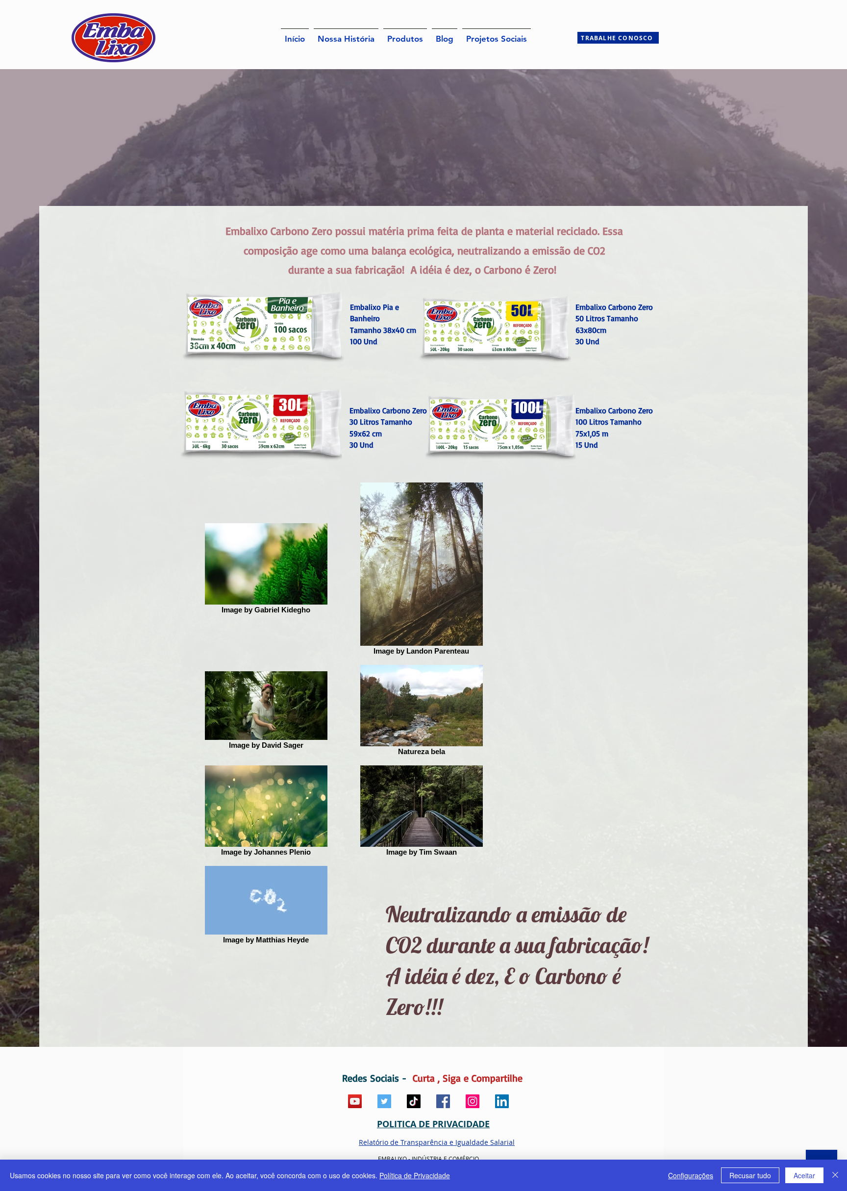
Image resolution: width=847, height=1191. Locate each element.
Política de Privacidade (414, 1175)
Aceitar (804, 1175)
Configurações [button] (690, 1175)
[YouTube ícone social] (355, 1101)
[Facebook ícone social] (443, 1101)
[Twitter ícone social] (384, 1101)
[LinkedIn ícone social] (502, 1101)
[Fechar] (835, 1175)
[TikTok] (414, 1101)
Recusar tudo (750, 1175)
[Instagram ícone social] (472, 1101)
